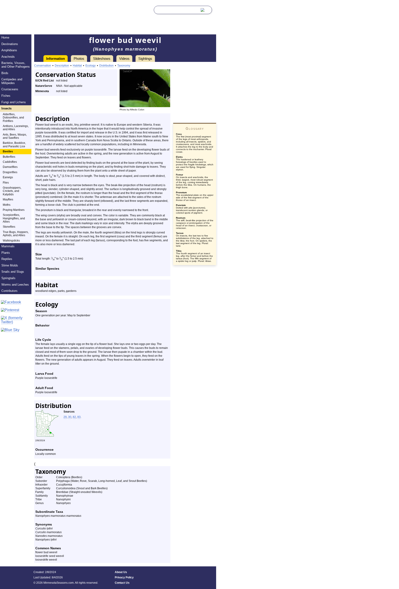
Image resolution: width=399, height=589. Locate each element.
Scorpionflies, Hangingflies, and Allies (14, 218)
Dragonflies (10, 172)
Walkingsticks (11, 240)
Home (5, 37)
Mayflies (8, 199)
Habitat (77, 65)
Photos (79, 58)
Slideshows (101, 58)
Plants (5, 252)
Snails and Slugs (12, 271)
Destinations (9, 44)
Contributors (9, 291)
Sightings (145, 58)
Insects (6, 108)
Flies (6, 182)
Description (62, 65)
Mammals (8, 246)
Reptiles (6, 259)
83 (79, 417)
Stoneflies (9, 226)
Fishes (5, 95)
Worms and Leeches (15, 284)
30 (69, 417)
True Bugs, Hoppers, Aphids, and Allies (16, 233)
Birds (4, 73)
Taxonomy (123, 65)
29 (65, 417)
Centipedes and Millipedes (11, 81)
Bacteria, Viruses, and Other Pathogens (15, 64)
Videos (124, 58)
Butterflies (9, 156)
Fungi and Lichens (13, 102)
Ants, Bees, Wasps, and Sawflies (15, 136)
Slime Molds (9, 265)
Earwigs (8, 177)
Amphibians (9, 50)
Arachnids (8, 56)
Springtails (8, 278)
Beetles (8, 151)
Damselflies (10, 167)
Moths (6, 204)
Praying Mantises (13, 209)
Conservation (42, 65)
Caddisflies (10, 161)
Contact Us (122, 582)
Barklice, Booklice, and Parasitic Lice (14, 144)
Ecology (90, 65)
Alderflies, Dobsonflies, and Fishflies (13, 118)
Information (55, 58)
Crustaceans (9, 89)
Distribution (106, 65)
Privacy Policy (124, 577)
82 (74, 417)
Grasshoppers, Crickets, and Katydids (12, 191)
